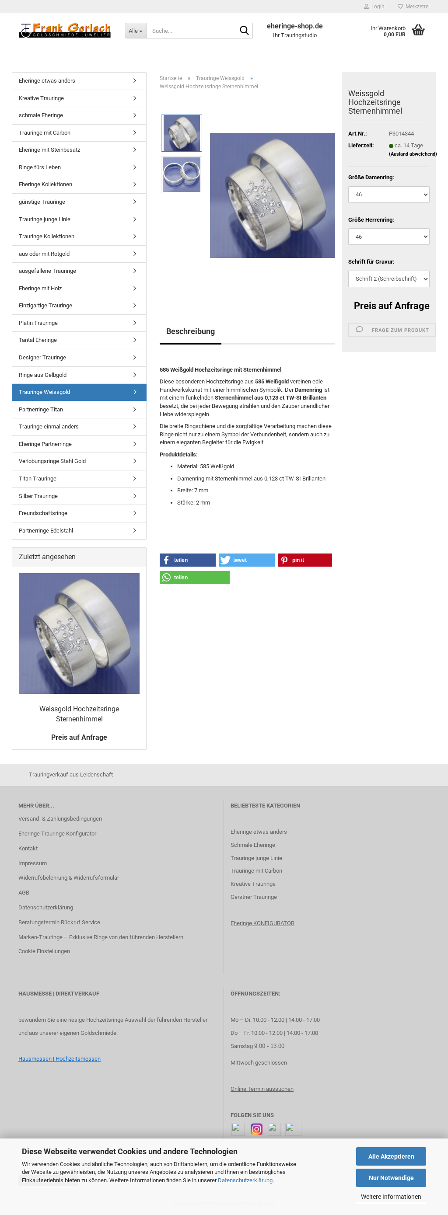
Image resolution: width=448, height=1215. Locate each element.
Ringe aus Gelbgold (42, 375)
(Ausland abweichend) (413, 154)
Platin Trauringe (38, 323)
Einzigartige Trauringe (45, 305)
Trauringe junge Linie (44, 219)
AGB (23, 892)
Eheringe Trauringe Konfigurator (57, 833)
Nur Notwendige (391, 1177)
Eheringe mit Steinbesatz (49, 149)
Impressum (32, 863)
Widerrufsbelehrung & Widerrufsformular (68, 877)
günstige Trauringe (42, 201)
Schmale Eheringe (253, 845)
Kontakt (28, 848)
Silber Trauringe (38, 496)
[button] (188, 560)
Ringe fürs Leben (40, 167)
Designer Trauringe (42, 357)
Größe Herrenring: (371, 219)
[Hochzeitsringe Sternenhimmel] (272, 195)
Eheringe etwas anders (47, 80)
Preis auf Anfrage (392, 305)
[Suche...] (244, 31)
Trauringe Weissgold (44, 392)
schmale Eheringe (41, 115)
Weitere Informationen (391, 1196)
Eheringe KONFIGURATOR (262, 923)
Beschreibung (190, 331)
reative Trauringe (255, 884)
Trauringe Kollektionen (46, 236)
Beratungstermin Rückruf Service (59, 922)
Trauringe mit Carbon (44, 132)
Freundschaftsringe (43, 513)
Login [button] (377, 6)
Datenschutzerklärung (245, 1180)
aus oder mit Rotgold (44, 254)
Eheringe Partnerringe (45, 444)
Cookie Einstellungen (44, 951)
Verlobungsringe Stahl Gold (52, 461)
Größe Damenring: (371, 177)
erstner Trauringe (255, 897)
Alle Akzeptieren (391, 1156)
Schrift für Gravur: (371, 261)
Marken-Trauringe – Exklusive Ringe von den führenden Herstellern (100, 937)
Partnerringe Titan (41, 409)
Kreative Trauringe (41, 98)
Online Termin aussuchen (262, 1089)
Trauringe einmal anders (49, 426)
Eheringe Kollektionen (45, 184)
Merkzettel (416, 6)
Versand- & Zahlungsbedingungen (60, 818)
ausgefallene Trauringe (47, 271)
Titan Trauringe (37, 478)
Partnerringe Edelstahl (46, 530)
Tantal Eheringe (38, 340)
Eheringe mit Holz (40, 288)
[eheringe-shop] (65, 30)
